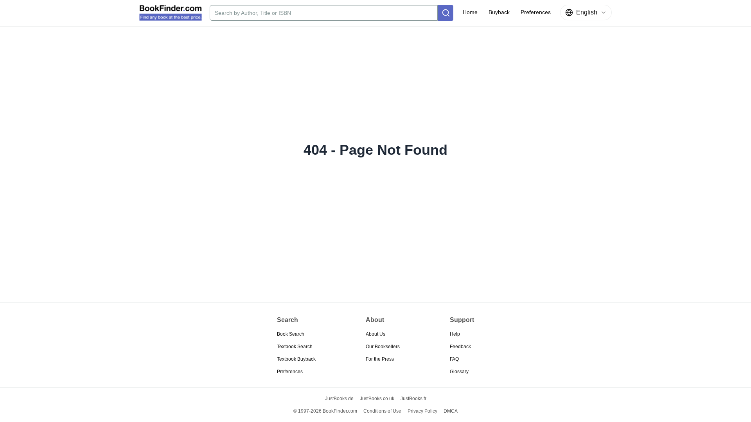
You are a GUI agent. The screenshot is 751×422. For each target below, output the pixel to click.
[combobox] (586, 12)
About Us (375, 334)
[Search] (445, 13)
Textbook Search (295, 346)
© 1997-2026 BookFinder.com (325, 411)
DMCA (451, 411)
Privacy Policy (422, 411)
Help (455, 334)
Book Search (290, 334)
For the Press (380, 359)
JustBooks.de (339, 398)
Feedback (460, 346)
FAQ (454, 359)
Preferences (290, 371)
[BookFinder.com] (170, 13)
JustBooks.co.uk (377, 398)
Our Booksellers (383, 346)
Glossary (459, 371)
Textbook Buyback (296, 359)
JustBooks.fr (413, 398)
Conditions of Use (382, 411)
